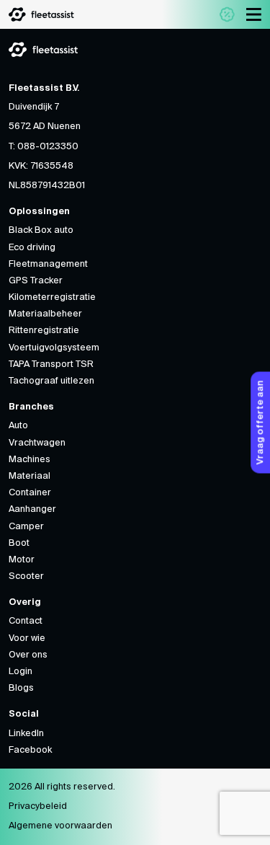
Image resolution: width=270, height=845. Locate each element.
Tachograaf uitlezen (51, 381)
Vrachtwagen (37, 443)
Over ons (28, 655)
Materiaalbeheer (45, 314)
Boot (19, 543)
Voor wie (27, 638)
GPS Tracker (36, 281)
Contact (25, 621)
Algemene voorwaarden (60, 826)
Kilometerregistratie (52, 297)
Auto (18, 425)
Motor (22, 560)
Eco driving (32, 247)
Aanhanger (32, 509)
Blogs (21, 688)
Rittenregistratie (44, 330)
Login (20, 671)
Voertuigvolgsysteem (54, 348)
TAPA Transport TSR (51, 364)
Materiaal (29, 476)
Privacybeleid (38, 806)
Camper (26, 526)
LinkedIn (26, 733)
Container (30, 492)
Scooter (26, 576)
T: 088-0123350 (43, 146)
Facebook (30, 750)
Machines (29, 459)
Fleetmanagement (48, 264)
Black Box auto (41, 230)
